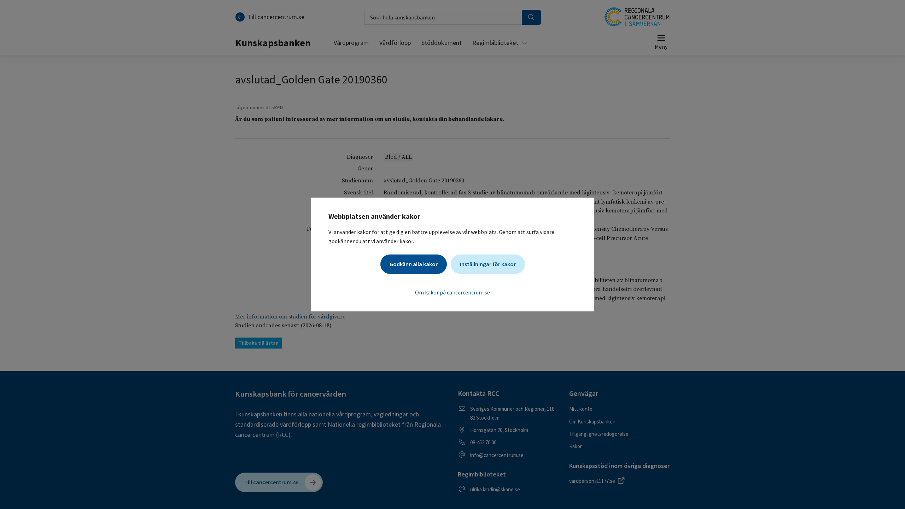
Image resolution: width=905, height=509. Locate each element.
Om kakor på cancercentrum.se (452, 292)
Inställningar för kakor (488, 264)
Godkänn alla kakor (414, 264)
